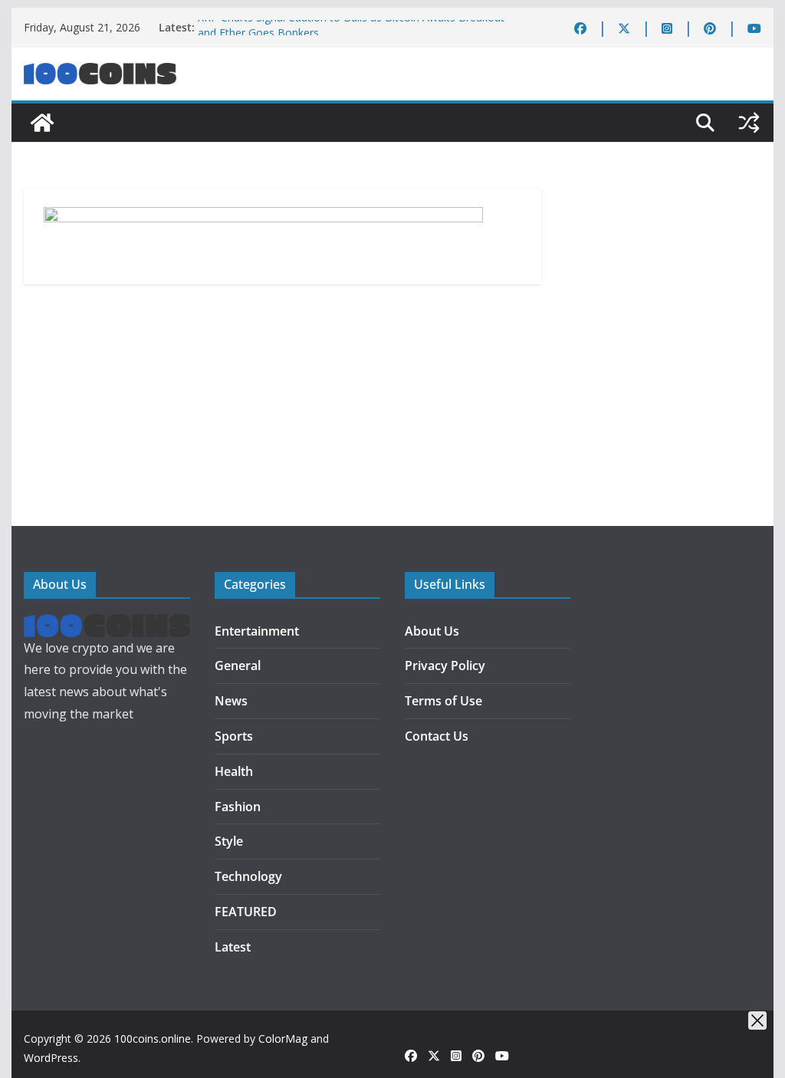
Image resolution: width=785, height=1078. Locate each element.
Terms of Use (443, 700)
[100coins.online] (42, 122)
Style (229, 841)
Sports (234, 736)
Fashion (238, 806)
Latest (233, 946)
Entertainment (257, 631)
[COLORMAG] (106, 624)
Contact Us (436, 736)
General (238, 665)
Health (234, 771)
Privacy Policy (445, 665)
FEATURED (246, 911)
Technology (248, 876)
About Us (432, 631)
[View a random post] (749, 122)
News (231, 700)
